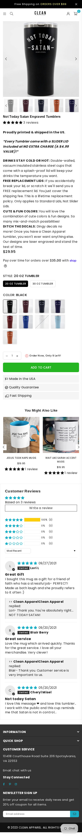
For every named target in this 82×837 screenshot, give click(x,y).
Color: (15, 295)
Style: (21, 276)
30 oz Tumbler (42, 284)
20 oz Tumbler (15, 284)
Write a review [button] (41, 508)
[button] (13, 122)
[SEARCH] (11, 13)
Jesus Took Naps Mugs (21, 458)
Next (76, 59)
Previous (6, 59)
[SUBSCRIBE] (74, 814)
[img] (28, 563)
